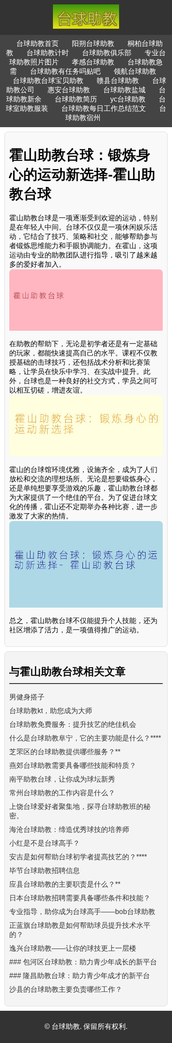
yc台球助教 (128, 99)
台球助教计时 (47, 53)
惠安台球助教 (69, 90)
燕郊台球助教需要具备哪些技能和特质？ (72, 765)
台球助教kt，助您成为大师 (50, 710)
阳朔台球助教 (93, 43)
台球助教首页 (37, 43)
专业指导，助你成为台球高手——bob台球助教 (82, 911)
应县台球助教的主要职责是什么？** (64, 884)
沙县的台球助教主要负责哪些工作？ (65, 989)
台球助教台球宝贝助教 (48, 80)
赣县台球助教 (118, 80)
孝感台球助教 (93, 62)
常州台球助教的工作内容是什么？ (62, 793)
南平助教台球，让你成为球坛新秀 (62, 779)
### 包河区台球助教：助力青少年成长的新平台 (83, 962)
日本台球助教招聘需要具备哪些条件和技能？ (79, 898)
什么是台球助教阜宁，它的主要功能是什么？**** (85, 738)
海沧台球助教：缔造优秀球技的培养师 (69, 829)
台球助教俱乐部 (106, 53)
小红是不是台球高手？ (44, 843)
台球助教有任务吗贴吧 (65, 71)
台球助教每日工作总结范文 (103, 108)
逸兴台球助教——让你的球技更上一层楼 (72, 948)
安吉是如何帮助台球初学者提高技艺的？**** (78, 857)
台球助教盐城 (124, 90)
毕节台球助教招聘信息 (44, 870)
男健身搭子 (27, 697)
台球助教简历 (76, 99)
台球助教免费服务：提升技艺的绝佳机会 (72, 724)
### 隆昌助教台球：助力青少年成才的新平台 (79, 975)
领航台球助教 (135, 71)
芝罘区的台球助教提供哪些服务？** (64, 752)
